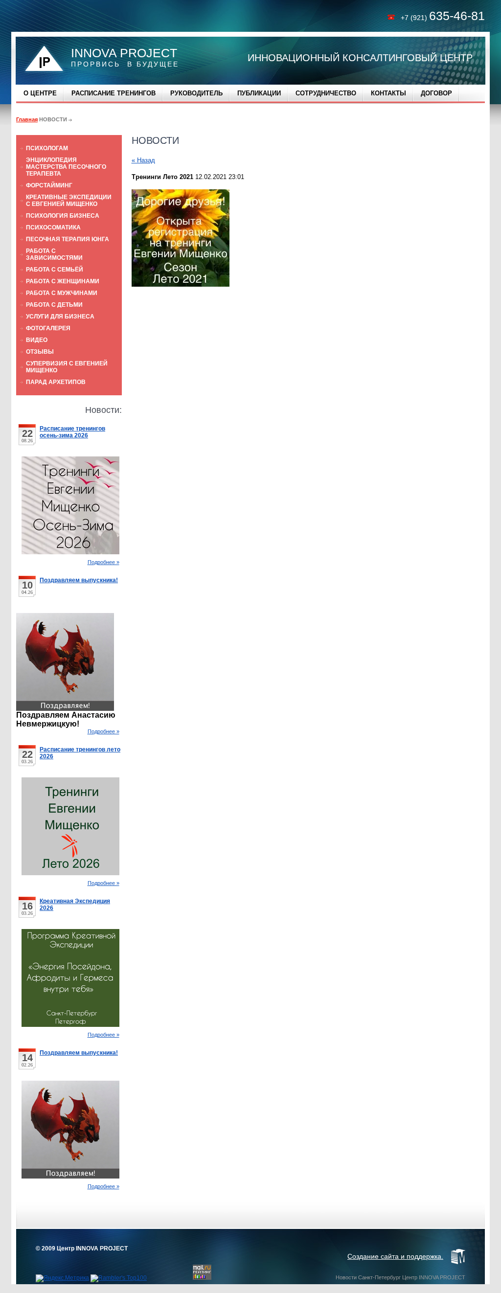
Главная (27, 119)
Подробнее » (103, 562)
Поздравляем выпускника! (79, 580)
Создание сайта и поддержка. (395, 1256)
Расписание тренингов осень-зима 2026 (72, 432)
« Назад (143, 160)
